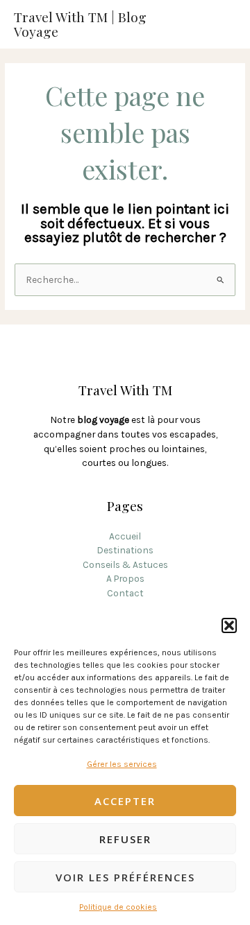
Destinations (125, 549)
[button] (229, 625)
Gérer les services (122, 764)
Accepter (125, 801)
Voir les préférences (125, 877)
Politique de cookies (118, 907)
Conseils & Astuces (125, 564)
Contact (125, 592)
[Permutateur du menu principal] (222, 24)
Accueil (125, 536)
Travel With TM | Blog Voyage (80, 24)
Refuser (125, 839)
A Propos (125, 578)
